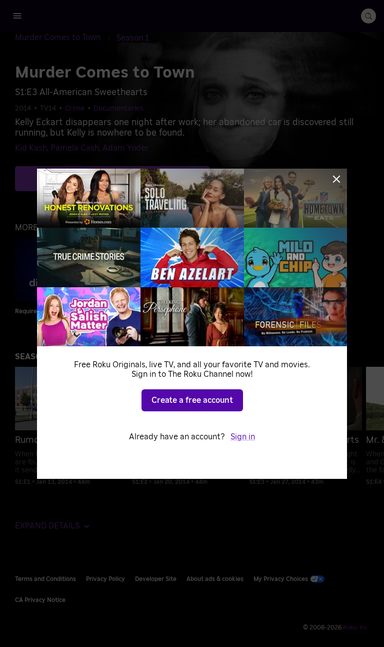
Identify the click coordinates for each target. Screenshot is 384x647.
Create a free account (192, 400)
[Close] (336, 179)
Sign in (242, 437)
